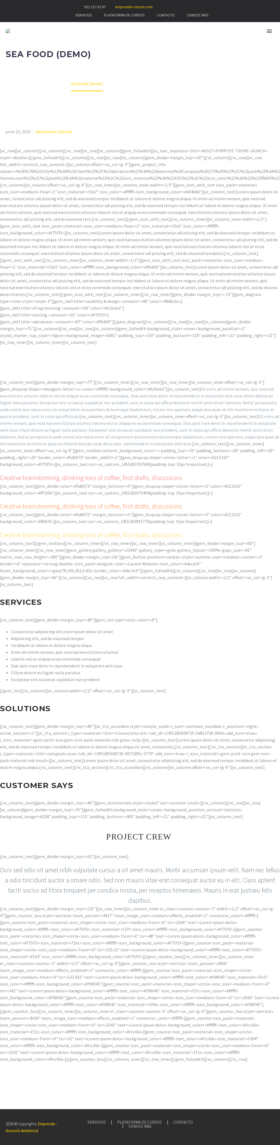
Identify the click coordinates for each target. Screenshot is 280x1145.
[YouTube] (191, 7)
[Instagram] (183, 7)
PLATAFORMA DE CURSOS (124, 15)
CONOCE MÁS (198, 15)
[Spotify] (199, 7)
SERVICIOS (83, 15)
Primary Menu (269, 31)
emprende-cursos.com (134, 6)
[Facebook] (174, 7)
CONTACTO (166, 15)
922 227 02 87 (95, 6)
